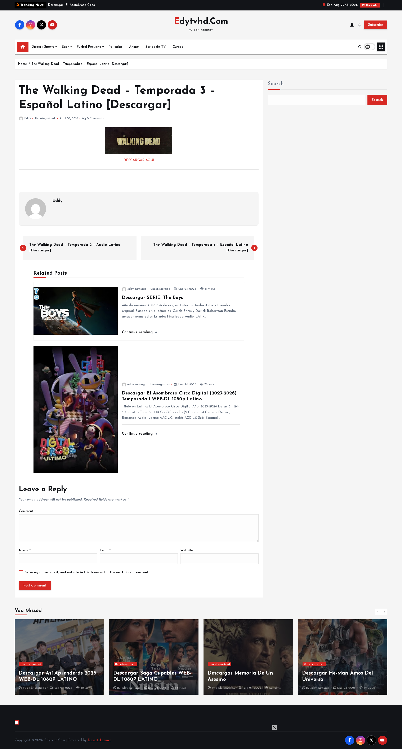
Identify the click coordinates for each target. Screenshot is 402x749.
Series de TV (156, 47)
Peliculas (115, 47)
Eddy (27, 118)
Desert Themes (99, 740)
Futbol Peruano (89, 47)
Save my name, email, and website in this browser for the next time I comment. (87, 572)
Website (186, 550)
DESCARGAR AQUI (138, 160)
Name (25, 550)
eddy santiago (136, 289)
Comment (27, 511)
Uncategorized (45, 118)
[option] (70, 657)
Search (276, 83)
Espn (65, 47)
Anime (134, 47)
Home (22, 64)
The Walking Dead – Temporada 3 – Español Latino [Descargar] (80, 64)
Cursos (178, 47)
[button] (378, 612)
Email (105, 550)
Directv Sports (42, 47)
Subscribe (375, 25)
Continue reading (138, 332)
